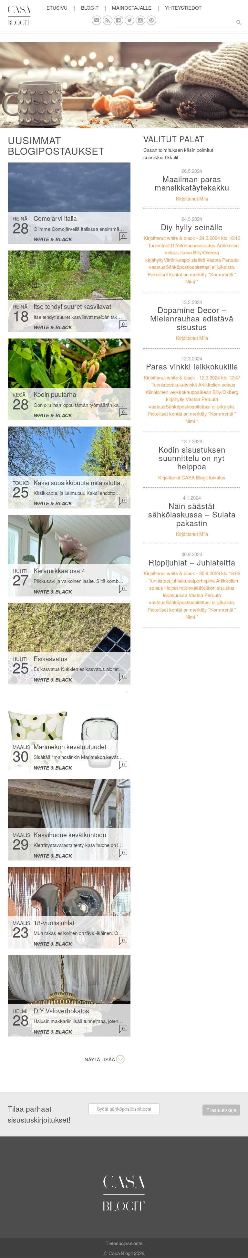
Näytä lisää (100, 1059)
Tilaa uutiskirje (221, 1110)
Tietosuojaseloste (124, 1243)
